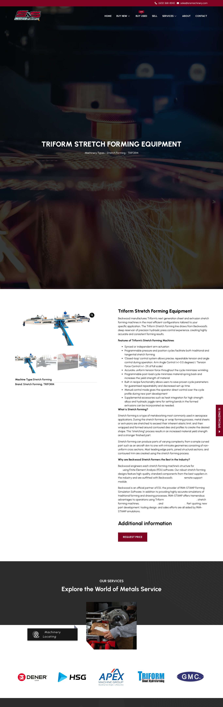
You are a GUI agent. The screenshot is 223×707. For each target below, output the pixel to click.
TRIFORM (133, 152)
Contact (201, 16)
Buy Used (141, 14)
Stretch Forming (116, 152)
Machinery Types (94, 152)
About (186, 16)
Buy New (121, 16)
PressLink (178, 477)
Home (108, 16)
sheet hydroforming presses (180, 499)
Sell (154, 16)
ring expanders (149, 503)
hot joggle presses (174, 503)
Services (168, 16)
